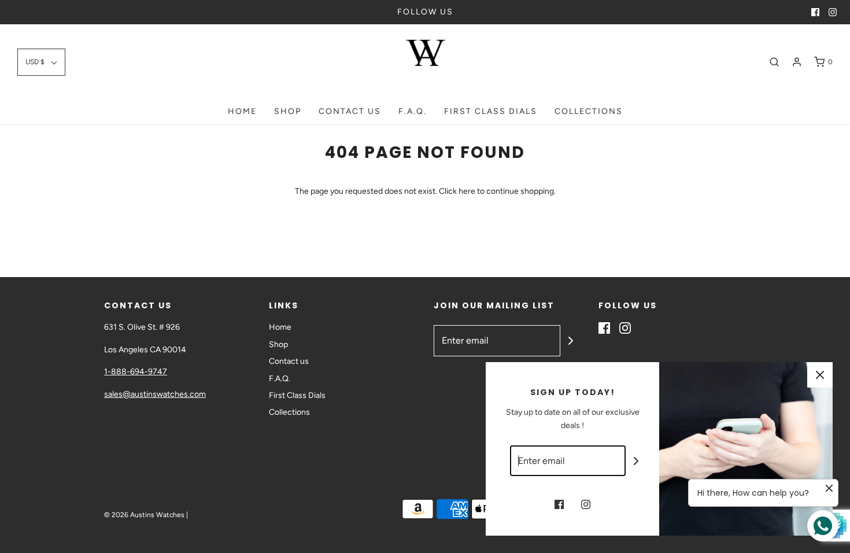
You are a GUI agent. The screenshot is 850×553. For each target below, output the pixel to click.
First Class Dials (490, 111)
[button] (41, 62)
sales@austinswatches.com (155, 394)
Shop (287, 111)
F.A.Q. (412, 111)
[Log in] (797, 62)
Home (242, 111)
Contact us (350, 111)
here (467, 191)
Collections (589, 111)
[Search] (774, 62)
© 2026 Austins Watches (144, 515)
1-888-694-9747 (135, 372)
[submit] (570, 340)
